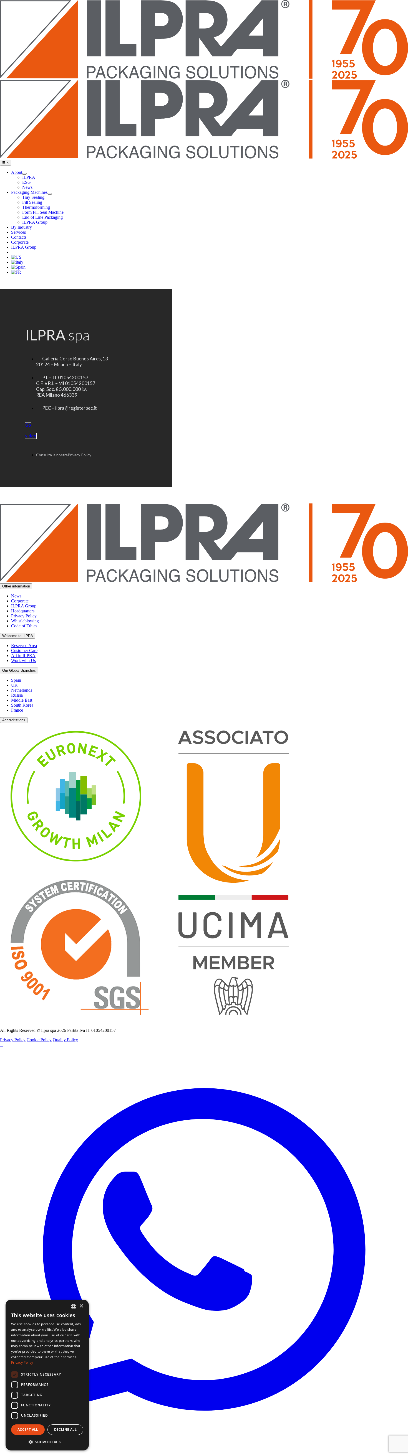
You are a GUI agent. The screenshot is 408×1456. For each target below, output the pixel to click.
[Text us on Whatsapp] (204, 1453)
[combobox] (73, 1306)
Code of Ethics (24, 625)
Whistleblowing (25, 620)
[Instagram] (2, 1044)
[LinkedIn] (0, 1044)
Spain (16, 680)
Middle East (21, 700)
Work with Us (23, 660)
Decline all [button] (65, 1429)
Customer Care (24, 650)
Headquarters (22, 611)
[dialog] (47, 1375)
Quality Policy (65, 1039)
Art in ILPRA (23, 655)
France (17, 710)
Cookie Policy (39, 1039)
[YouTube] (1, 1044)
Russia (17, 695)
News (16, 596)
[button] (47, 1442)
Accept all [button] (27, 1429)
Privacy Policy (24, 616)
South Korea (22, 705)
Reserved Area (24, 645)
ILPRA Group (23, 606)
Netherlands (21, 690)
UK (14, 685)
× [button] (81, 1306)
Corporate (20, 601)
